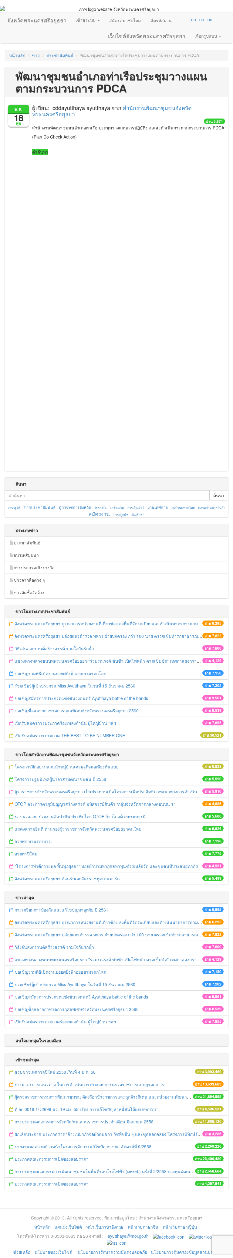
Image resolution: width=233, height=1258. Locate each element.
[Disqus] (116, 240)
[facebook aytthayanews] (168, 1236)
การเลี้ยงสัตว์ (135, 508)
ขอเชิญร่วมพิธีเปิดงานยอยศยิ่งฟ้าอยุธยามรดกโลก (60, 673)
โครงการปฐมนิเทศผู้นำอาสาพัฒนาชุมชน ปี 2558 (60, 779)
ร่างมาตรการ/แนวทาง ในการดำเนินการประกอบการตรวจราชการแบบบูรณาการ (89, 1084)
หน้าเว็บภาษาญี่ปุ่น (180, 1227)
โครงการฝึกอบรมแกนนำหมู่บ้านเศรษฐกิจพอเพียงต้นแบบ (67, 767)
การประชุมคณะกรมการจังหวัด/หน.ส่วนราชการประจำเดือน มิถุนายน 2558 (84, 1122)
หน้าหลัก (17, 55)
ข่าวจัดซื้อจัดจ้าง (29, 592)
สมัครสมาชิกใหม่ (125, 20)
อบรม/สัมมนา (26, 555)
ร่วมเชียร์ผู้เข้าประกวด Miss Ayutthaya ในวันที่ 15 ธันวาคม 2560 (75, 686)
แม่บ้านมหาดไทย (183, 508)
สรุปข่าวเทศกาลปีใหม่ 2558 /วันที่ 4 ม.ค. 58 (55, 1072)
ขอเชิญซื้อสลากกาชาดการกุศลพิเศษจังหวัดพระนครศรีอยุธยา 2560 (77, 711)
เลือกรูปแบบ (206, 36)
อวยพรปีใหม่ (26, 854)
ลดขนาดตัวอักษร (175, 19)
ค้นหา (218, 495)
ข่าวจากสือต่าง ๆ (29, 580)
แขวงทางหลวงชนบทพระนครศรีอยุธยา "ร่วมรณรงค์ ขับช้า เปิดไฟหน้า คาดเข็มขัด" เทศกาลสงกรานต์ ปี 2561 (116, 661)
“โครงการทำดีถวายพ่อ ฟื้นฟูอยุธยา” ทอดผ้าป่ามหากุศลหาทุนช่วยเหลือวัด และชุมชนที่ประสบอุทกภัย (107, 866)
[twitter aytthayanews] (201, 1236)
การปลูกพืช (120, 515)
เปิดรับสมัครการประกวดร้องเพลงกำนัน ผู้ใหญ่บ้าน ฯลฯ (65, 723)
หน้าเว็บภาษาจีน (143, 1227)
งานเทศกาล (158, 507)
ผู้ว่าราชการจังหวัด (75, 507)
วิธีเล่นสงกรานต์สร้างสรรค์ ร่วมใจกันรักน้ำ (55, 648)
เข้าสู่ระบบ (86, 20)
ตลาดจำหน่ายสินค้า (211, 508)
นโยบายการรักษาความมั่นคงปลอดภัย (112, 1252)
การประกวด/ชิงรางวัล (34, 567)
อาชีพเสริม (117, 508)
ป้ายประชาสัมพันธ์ (40, 507)
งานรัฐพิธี (14, 508)
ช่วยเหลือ (21, 1252)
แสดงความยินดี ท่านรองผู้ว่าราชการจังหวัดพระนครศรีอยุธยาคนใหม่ (78, 829)
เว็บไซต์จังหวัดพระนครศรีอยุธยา (146, 34)
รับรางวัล (100, 508)
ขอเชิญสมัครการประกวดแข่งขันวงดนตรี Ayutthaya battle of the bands (81, 698)
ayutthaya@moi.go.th (128, 1236)
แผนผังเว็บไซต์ (68, 1227)
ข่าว (36, 55)
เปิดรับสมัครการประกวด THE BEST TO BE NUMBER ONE (70, 735)
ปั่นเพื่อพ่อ (138, 515)
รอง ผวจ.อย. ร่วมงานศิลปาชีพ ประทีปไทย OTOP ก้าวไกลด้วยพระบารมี (80, 816)
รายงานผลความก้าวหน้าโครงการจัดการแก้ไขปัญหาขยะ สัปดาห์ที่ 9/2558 (83, 1146)
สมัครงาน (99, 513)
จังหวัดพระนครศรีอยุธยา (36, 19)
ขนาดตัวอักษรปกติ (181, 19)
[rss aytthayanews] (117, 1242)
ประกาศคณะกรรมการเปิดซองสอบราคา (52, 1159)
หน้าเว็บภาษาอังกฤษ (104, 1227)
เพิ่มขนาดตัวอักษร (188, 19)
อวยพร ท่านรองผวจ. (33, 841)
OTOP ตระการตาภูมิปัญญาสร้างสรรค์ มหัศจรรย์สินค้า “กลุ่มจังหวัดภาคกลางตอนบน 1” (95, 804)
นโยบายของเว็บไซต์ (54, 1252)
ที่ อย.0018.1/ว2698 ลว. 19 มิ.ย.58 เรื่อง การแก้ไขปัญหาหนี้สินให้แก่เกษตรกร (86, 1109)
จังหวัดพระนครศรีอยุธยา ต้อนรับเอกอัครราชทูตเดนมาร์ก (68, 878)
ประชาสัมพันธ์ (59, 55)
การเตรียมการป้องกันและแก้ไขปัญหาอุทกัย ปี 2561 (61, 910)
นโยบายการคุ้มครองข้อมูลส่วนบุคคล (185, 1252)
